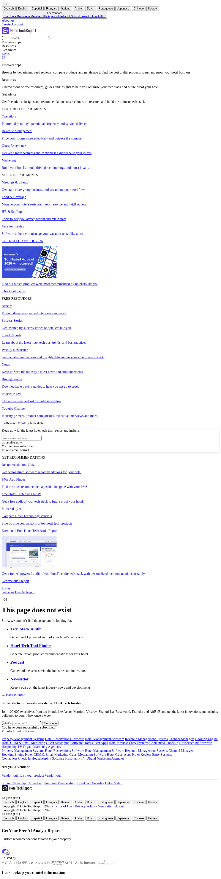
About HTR (99, 16)
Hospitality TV (12, 747)
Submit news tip (81, 16)
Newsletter (105, 806)
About (119, 806)
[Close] (3, 847)
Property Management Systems (23, 739)
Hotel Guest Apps (96, 743)
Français (51, 8)
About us (8, 20)
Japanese (123, 8)
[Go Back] (3, 823)
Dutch (90, 8)
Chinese (139, 8)
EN (5, 4)
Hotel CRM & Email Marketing (23, 743)
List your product (32, 775)
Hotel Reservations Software (64, 739)
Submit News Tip (14, 783)
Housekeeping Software (195, 743)
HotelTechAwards (90, 783)
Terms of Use (63, 806)
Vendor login (11, 775)
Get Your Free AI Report (18, 592)
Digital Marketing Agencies (42, 747)
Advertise (35, 783)
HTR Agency (50, 16)
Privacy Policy (85, 806)
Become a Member (29, 16)
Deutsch (8, 8)
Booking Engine (206, 739)
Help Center (113, 783)
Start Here (10, 16)
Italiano (65, 8)
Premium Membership (59, 783)
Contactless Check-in (163, 743)
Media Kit (64, 16)
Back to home (13, 695)
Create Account (12, 24)
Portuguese (106, 8)
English (22, 8)
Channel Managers (181, 739)
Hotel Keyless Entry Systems (128, 743)
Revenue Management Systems (146, 739)
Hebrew (152, 8)
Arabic (79, 8)
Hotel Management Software (104, 739)
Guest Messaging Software (64, 743)
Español (37, 8)
